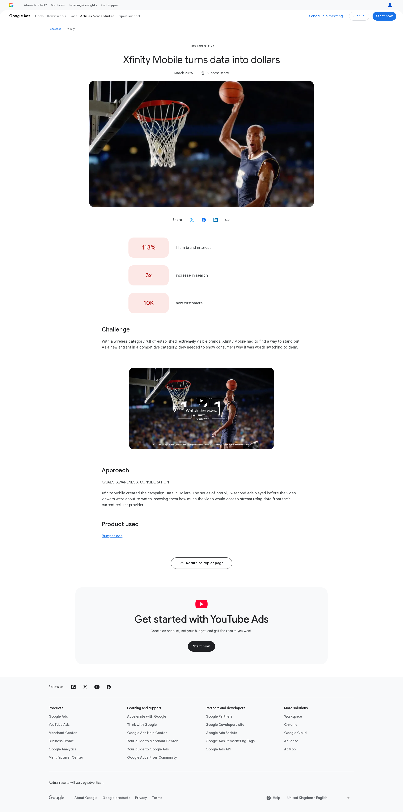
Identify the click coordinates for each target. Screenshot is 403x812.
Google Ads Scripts (221, 733)
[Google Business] (11, 5)
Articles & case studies (97, 16)
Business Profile (61, 741)
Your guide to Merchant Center (152, 741)
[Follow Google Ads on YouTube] (97, 687)
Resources (55, 28)
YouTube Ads (59, 725)
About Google (86, 798)
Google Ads (58, 716)
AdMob (290, 749)
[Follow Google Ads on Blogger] (73, 687)
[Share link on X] (192, 220)
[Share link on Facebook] (204, 220)
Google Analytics (62, 749)
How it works (56, 16)
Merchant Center (63, 733)
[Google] (56, 797)
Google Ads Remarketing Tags (230, 741)
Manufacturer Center (66, 757)
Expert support (129, 16)
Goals (39, 16)
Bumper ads (112, 536)
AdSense (291, 741)
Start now (384, 16)
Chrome (290, 725)
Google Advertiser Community (152, 757)
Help (276, 798)
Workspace (293, 716)
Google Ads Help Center (147, 733)
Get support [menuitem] (110, 5)
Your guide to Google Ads (148, 749)
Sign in (359, 16)
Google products (116, 798)
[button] (227, 220)
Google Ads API (218, 749)
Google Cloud (295, 733)
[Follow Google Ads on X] (85, 687)
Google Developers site (225, 725)
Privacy (141, 798)
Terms (157, 798)
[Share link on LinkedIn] (216, 220)
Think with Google (142, 725)
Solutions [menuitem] (58, 5)
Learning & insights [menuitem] (83, 5)
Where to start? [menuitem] (35, 5)
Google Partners (219, 716)
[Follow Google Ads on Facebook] (109, 687)
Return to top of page (205, 563)
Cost (73, 16)
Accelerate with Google (146, 716)
